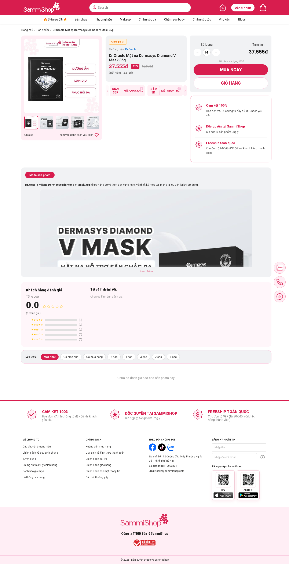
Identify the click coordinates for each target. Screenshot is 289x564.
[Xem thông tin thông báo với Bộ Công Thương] (144, 542)
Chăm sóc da (147, 19)
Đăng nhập (243, 7)
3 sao (143, 356)
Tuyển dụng (29, 458)
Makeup (125, 19)
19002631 (171, 465)
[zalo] (280, 268)
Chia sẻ (28, 134)
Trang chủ (27, 30)
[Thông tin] (141, 88)
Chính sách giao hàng (98, 465)
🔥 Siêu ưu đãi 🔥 (55, 19)
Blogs (242, 19)
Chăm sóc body (174, 19)
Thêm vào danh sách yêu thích (75, 134)
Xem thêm (146, 271)
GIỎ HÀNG (231, 83)
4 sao (128, 356)
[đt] (280, 282)
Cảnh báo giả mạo (33, 471)
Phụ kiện (224, 19)
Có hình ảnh (70, 356)
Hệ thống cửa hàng (34, 477)
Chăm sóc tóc (202, 19)
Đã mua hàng (94, 356)
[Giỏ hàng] (263, 7)
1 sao (173, 356)
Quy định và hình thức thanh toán (105, 452)
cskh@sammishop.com (170, 470)
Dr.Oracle (130, 49)
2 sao (158, 356)
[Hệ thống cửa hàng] (222, 7)
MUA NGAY (231, 69)
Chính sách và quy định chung (40, 452)
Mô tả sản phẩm (39, 175)
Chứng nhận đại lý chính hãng (40, 465)
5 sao (114, 356)
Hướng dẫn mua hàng (98, 446)
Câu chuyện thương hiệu (37, 446)
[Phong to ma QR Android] (248, 479)
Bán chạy (81, 19)
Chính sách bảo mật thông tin (103, 471)
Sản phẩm (43, 30)
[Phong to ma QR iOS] (223, 479)
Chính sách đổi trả (96, 458)
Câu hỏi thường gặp (97, 477)
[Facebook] (152, 447)
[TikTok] (162, 447)
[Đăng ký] (262, 457)
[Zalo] (171, 447)
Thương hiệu (103, 19)
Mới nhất (49, 356)
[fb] (280, 296)
